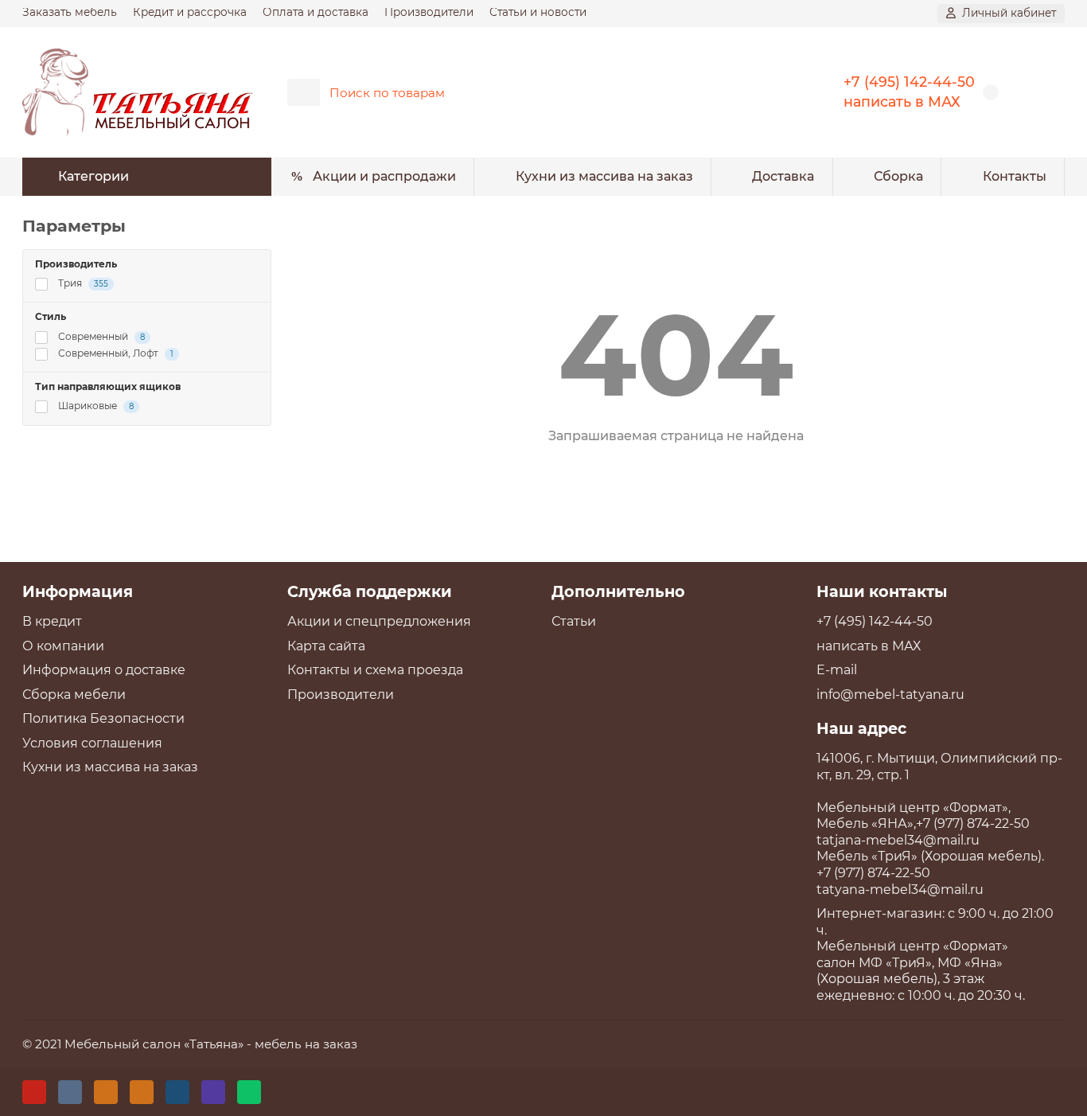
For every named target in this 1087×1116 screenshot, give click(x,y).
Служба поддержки (369, 591)
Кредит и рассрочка (190, 12)
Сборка (898, 176)
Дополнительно (618, 591)
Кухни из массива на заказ (604, 176)
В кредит (52, 621)
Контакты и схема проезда (375, 669)
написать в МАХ (901, 101)
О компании (63, 646)
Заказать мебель (69, 12)
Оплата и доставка (315, 12)
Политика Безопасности (103, 718)
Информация (77, 591)
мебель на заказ (306, 1044)
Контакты (1014, 176)
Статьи (573, 621)
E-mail (836, 669)
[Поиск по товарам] (765, 92)
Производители (428, 12)
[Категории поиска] (303, 92)
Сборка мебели (74, 694)
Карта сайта (326, 646)
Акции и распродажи (384, 176)
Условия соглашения (92, 743)
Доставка (783, 176)
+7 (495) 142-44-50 (909, 81)
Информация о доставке (103, 669)
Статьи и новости (537, 12)
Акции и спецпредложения (379, 621)
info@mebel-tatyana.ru (890, 694)
